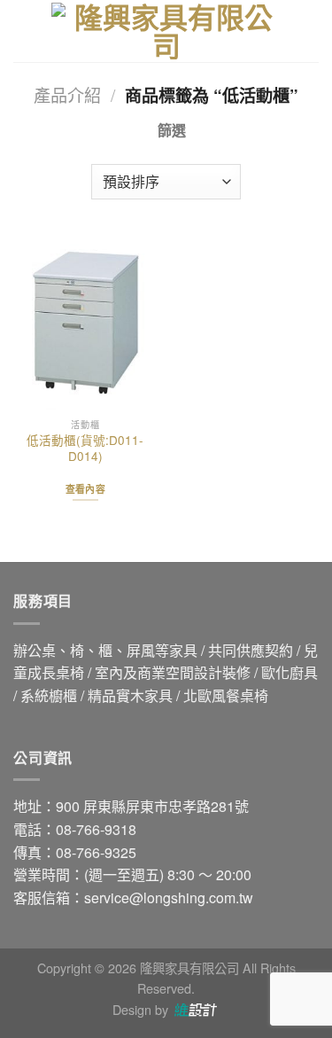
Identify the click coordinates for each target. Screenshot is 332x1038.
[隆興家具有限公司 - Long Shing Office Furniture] (166, 31)
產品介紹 (67, 94)
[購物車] (310, 31)
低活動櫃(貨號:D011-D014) (85, 448)
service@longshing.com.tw (168, 897)
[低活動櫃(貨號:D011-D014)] (85, 322)
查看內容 (85, 489)
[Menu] (24, 30)
